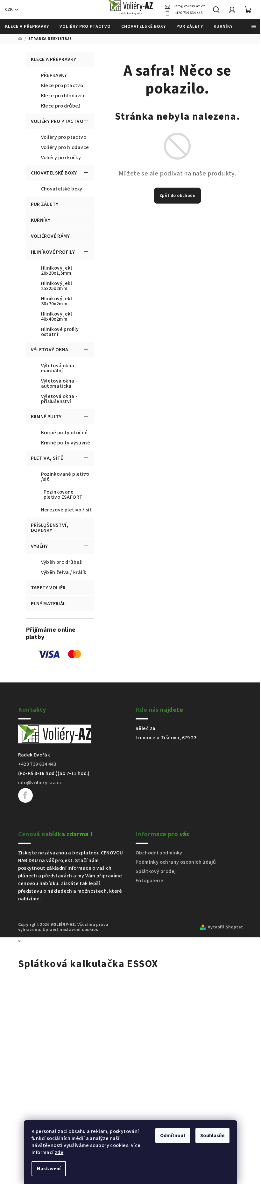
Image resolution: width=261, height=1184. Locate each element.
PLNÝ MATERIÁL (48, 603)
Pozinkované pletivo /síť (65, 477)
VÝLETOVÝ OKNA (49, 349)
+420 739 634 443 (188, 13)
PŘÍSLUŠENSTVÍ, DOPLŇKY (50, 528)
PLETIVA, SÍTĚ (47, 458)
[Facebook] (25, 795)
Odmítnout (173, 1135)
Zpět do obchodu (177, 195)
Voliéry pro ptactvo (64, 137)
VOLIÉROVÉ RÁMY (50, 236)
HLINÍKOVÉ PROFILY (53, 252)
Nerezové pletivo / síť (66, 509)
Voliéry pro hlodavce (65, 147)
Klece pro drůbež (61, 105)
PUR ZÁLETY (45, 204)
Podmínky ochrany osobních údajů (176, 862)
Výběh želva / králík (64, 572)
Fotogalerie (149, 880)
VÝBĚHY (39, 546)
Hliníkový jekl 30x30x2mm (56, 301)
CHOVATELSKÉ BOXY (54, 172)
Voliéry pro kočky (61, 157)
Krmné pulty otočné (64, 432)
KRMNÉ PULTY (46, 416)
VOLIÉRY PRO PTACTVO (57, 121)
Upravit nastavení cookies (70, 930)
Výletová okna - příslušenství (59, 399)
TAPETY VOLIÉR (48, 587)
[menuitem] (27, 26)
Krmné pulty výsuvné (65, 442)
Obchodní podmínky (159, 852)
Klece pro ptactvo (62, 85)
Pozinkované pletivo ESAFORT (63, 494)
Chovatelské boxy (61, 188)
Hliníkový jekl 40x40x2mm (56, 316)
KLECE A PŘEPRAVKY (53, 59)
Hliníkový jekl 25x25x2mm (56, 286)
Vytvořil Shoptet (225, 927)
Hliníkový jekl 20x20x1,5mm (56, 270)
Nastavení (48, 1168)
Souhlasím (212, 1135)
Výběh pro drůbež (61, 562)
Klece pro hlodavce (63, 95)
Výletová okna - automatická (59, 383)
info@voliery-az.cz (189, 6)
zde (59, 1152)
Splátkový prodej (156, 871)
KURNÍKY (41, 220)
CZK (9, 9)
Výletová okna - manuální (59, 368)
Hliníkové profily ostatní (60, 332)
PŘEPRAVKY (54, 75)
